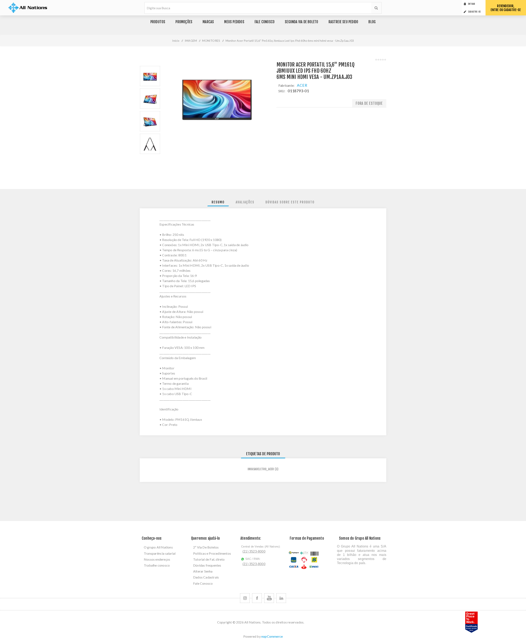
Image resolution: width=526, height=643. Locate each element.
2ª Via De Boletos (206, 547)
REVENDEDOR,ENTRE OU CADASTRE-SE (506, 8)
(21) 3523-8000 (253, 551)
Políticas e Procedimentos (212, 553)
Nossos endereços (157, 559)
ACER (302, 85)
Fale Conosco (203, 583)
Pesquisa (376, 8)
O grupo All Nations (158, 547)
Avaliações (245, 202)
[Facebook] (257, 598)
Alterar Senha (203, 571)
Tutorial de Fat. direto (209, 559)
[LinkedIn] (281, 598)
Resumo (218, 202)
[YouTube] (269, 598)
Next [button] (155, 157)
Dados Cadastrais (206, 577)
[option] (150, 76)
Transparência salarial (159, 553)
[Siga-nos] (245, 598)
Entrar (471, 4)
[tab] (218, 202)
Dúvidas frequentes (207, 565)
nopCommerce (272, 636)
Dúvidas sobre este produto (290, 202)
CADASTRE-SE (474, 11)
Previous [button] (144, 62)
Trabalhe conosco (157, 565)
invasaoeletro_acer (261, 469)
